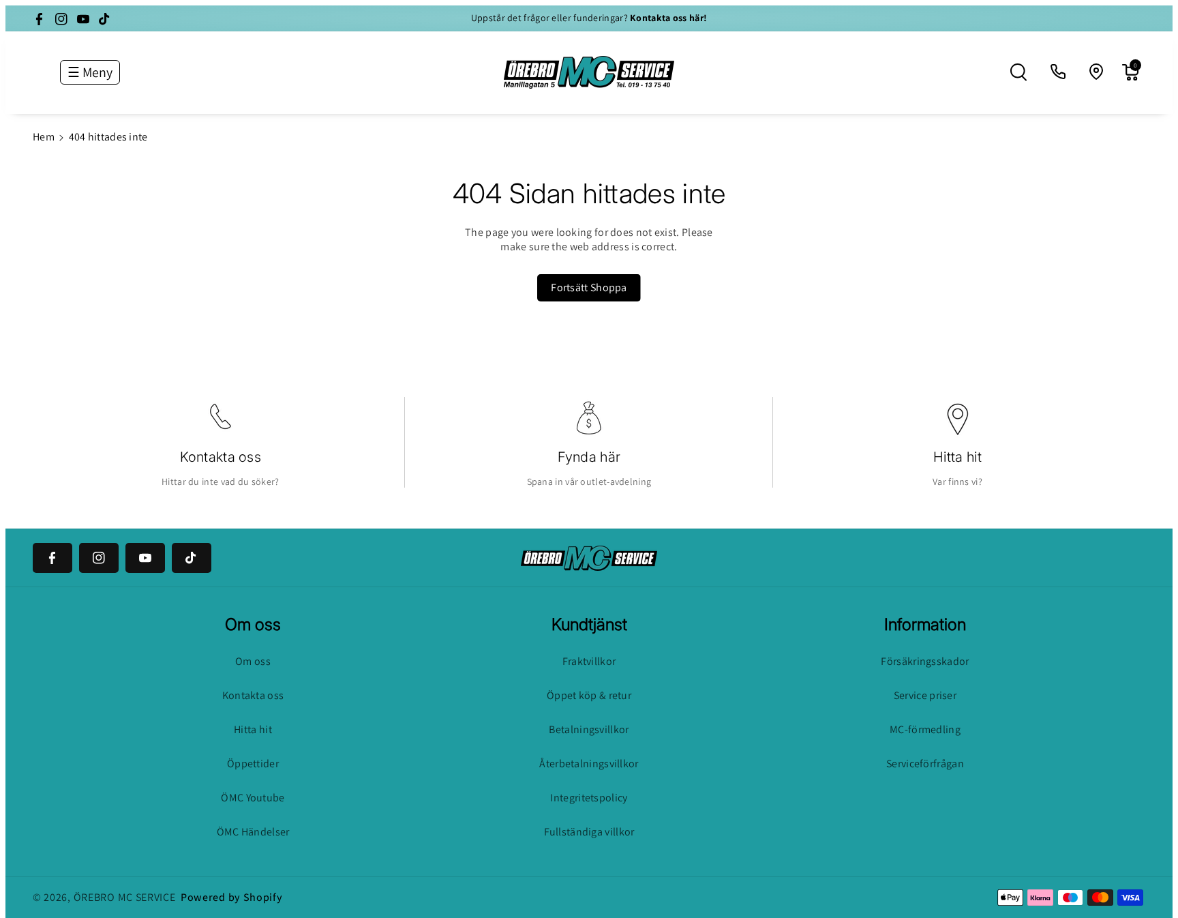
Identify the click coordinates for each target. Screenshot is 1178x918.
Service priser (925, 695)
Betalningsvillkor (589, 729)
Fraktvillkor (589, 661)
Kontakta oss (221, 457)
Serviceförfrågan (925, 763)
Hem (44, 137)
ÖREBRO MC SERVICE (125, 897)
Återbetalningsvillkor (588, 763)
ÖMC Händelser (253, 832)
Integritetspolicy (588, 797)
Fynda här (589, 457)
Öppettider (253, 763)
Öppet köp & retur (589, 695)
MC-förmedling (925, 729)
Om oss (253, 661)
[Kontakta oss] (1059, 72)
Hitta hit (957, 457)
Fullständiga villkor (589, 832)
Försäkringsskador (925, 661)
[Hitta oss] (1097, 72)
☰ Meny (89, 72)
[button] (1018, 72)
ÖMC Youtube (252, 797)
